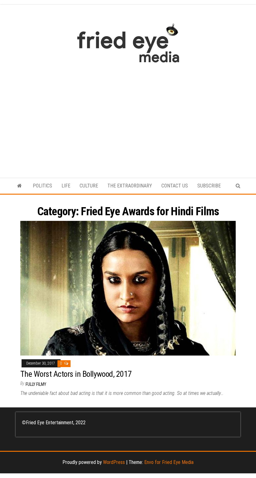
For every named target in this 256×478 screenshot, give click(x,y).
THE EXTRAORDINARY (129, 186)
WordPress (114, 462)
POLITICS (42, 186)
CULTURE (89, 186)
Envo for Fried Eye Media (169, 462)
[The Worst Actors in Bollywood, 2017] (128, 288)
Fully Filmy (36, 384)
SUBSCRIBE (209, 186)
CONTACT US (174, 186)
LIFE (66, 186)
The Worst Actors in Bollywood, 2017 (76, 374)
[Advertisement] (128, 117)
